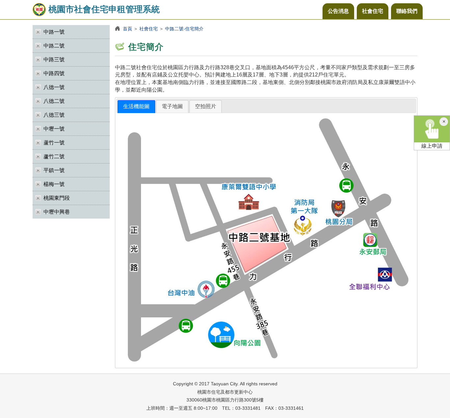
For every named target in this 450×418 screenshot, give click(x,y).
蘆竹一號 (54, 142)
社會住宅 (372, 11)
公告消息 (338, 11)
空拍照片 (205, 106)
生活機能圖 (136, 106)
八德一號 (54, 87)
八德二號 (54, 101)
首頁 (127, 28)
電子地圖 (172, 106)
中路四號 (54, 73)
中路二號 (54, 45)
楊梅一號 (54, 184)
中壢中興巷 (56, 212)
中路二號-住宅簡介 (184, 28)
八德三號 (54, 115)
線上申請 (431, 146)
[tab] (136, 106)
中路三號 (54, 59)
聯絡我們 (406, 11)
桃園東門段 (56, 198)
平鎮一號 (54, 170)
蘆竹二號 (54, 156)
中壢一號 (54, 129)
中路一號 (54, 32)
